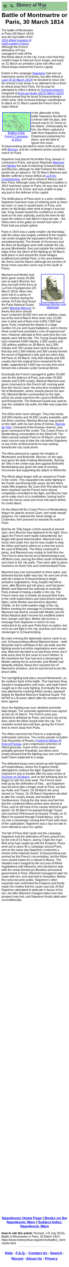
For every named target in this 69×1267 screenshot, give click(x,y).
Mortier (11, 165)
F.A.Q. (21, 1253)
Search (56, 1253)
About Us (34, 1259)
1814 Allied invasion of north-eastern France (16, 42)
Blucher (12, 149)
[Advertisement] (51, 40)
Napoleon (38, 73)
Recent (17, 1259)
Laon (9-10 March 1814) (17, 79)
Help (9, 1253)
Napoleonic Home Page (22, 1218)
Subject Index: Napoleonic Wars (41, 1224)
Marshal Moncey (20, 308)
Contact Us (38, 1253)
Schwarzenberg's (52, 89)
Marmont (58, 162)
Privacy (51, 1259)
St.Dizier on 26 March (15, 776)
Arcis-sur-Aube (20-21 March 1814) (41, 93)
